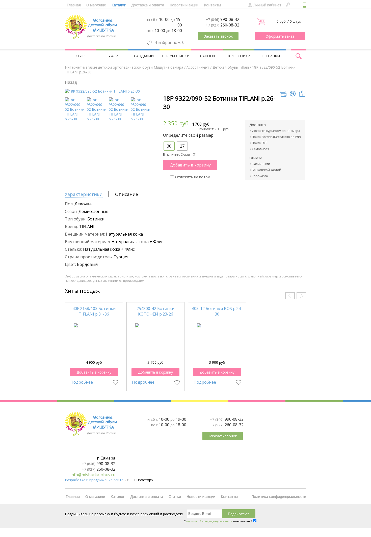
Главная (74, 5)
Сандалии (144, 55)
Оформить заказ (280, 36)
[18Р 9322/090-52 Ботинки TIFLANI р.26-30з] (97, 119)
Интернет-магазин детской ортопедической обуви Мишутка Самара (124, 67)
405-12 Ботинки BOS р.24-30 (217, 311)
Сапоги (207, 55)
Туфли (112, 55)
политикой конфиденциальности (209, 521)
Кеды (80, 55)
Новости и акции (184, 5)
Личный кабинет (267, 5)
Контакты (212, 5)
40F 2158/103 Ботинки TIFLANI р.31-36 (94, 311)
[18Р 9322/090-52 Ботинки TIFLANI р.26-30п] (119, 119)
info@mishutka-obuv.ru (92, 474)
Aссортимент (198, 67)
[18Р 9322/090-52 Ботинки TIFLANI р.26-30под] (75, 119)
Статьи (175, 496)
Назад (71, 82)
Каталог (119, 5)
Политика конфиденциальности (278, 496)
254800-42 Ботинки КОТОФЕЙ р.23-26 (155, 311)
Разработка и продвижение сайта (94, 479)
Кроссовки (239, 55)
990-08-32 (222, 19)
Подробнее (81, 382)
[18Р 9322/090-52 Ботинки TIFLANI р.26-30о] (141, 119)
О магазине (96, 5)
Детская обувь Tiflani (231, 67)
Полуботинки (176, 55)
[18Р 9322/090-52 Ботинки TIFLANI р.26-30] (102, 91)
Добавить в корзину (190, 165)
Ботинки (271, 55)
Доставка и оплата (147, 5)
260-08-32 (222, 25)
